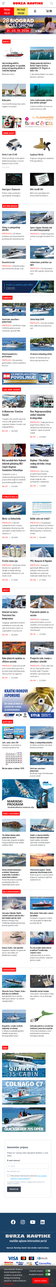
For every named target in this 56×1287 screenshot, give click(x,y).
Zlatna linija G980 (37, 319)
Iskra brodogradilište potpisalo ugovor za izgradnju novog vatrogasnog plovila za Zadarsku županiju (13, 67)
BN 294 (33, 680)
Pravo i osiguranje (11, 813)
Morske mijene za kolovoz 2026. (13, 768)
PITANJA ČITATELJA (10, 496)
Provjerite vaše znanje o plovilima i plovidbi (41, 660)
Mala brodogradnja (11, 891)
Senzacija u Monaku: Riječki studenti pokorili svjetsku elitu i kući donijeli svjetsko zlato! (13, 915)
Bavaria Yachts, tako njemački (12, 947)
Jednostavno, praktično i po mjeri (41, 263)
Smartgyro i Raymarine (11, 189)
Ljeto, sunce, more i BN (10, 742)
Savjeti (6, 590)
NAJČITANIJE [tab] (7, 721)
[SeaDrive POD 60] (42, 152)
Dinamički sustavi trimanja (39, 991)
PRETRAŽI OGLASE (21, 11)
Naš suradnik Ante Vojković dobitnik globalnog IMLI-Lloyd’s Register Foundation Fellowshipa (14, 465)
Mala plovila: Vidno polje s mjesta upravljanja (41, 914)
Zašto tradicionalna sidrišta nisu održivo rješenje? (41, 101)
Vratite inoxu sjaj (10, 561)
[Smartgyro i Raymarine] (14, 186)
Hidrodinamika (9, 969)
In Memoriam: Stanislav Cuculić (12, 413)
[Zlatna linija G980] (42, 316)
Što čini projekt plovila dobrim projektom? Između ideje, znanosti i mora (40, 950)
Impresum (10, 1247)
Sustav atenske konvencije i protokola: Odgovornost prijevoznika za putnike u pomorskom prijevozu (11, 873)
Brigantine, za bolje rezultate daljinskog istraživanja (12, 1027)
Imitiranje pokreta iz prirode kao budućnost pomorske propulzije (41, 1027)
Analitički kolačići (36, 1274)
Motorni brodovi (10, 205)
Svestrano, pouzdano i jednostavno (10, 320)
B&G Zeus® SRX (36, 189)
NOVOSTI (6, 41)
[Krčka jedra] (14, 97)
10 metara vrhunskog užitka (41, 354)
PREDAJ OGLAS (7, 11)
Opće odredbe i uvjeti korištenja (38, 1247)
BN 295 (33, 486)
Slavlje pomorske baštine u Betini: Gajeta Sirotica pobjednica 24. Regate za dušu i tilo (40, 67)
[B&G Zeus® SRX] (42, 186)
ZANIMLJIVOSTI (9, 132)
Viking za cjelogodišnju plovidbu (11, 228)
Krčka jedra (6, 100)
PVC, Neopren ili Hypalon (41, 561)
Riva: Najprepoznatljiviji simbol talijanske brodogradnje (40, 415)
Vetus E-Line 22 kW (9, 154)
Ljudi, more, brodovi (11, 389)
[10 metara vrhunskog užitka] (42, 351)
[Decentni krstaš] (14, 259)
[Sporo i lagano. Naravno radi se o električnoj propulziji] (42, 224)
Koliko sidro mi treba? (40, 518)
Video (5, 1047)
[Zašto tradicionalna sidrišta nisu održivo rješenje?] (42, 97)
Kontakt (24, 1247)
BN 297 (33, 437)
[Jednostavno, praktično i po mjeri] (42, 259)
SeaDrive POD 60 (36, 154)
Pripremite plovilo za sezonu (39, 613)
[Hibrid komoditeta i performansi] (14, 351)
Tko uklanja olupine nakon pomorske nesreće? (11, 836)
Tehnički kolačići (36, 1271)
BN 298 (5, 580)
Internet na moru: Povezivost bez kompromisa (10, 615)
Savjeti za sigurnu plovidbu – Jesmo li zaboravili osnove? (40, 836)
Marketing (17, 1247)
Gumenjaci (7, 297)
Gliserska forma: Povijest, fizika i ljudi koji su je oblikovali (13, 992)
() (50, 11)
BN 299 (5, 431)
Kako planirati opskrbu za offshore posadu (13, 660)
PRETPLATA (6, 233)
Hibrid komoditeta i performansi (10, 355)
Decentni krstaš (8, 262)
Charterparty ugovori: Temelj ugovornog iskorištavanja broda (41, 870)
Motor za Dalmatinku (11, 518)
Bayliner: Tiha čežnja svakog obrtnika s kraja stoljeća (40, 463)
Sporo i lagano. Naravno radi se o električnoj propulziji (41, 228)
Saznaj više (9, 1283)
